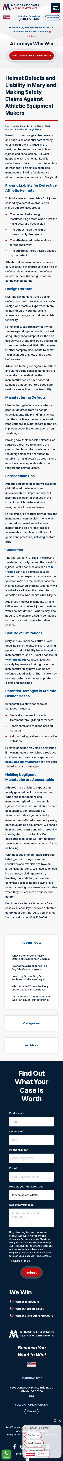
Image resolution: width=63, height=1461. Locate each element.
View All (31, 1411)
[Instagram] (22, 1446)
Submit (31, 1272)
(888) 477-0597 (29, 19)
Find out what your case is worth (31, 55)
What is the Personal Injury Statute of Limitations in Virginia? (30, 957)
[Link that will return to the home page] (31, 1334)
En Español (53, 17)
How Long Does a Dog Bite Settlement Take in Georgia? (28, 977)
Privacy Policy (43, 1255)
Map (31, 1395)
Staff (47, 126)
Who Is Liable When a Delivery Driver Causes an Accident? (29, 988)
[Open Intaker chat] (27, 1459)
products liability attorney (22, 762)
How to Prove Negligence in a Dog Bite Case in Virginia (29, 967)
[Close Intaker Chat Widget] (60, 1420)
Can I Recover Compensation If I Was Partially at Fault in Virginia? (30, 998)
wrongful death (15, 659)
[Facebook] (14, 1446)
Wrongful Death (34, 129)
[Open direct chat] (55, 1420)
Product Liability (14, 129)
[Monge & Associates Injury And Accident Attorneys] (21, 7)
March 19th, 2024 (31, 126)
